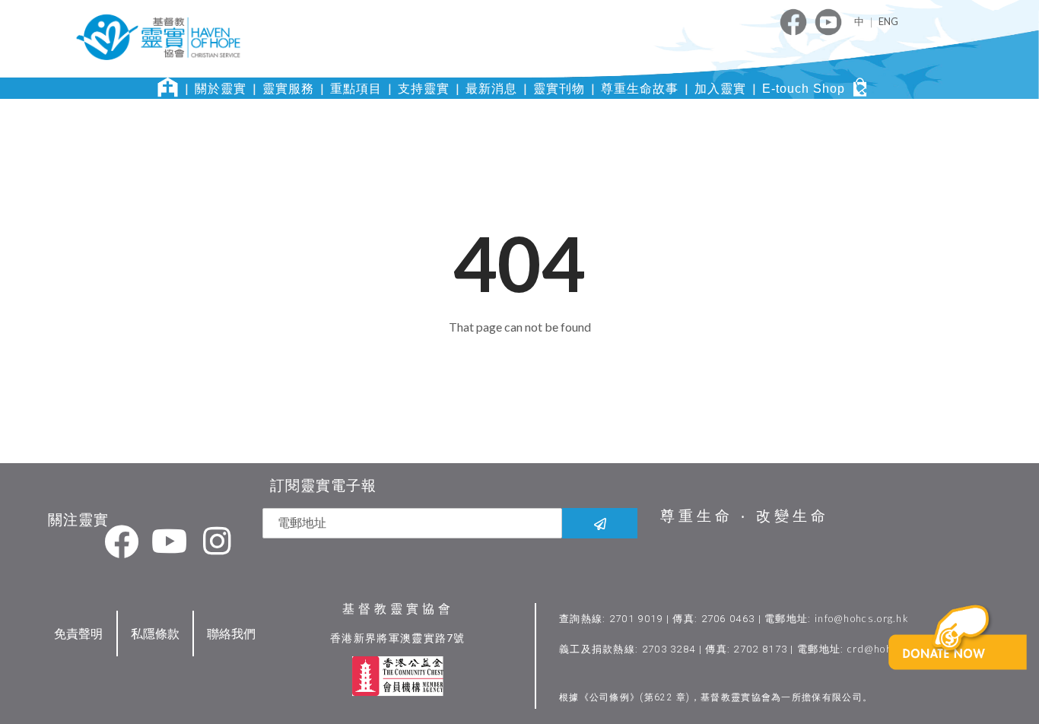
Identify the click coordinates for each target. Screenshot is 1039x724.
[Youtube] (170, 541)
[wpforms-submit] (599, 523)
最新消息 (491, 88)
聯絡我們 (231, 633)
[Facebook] (122, 541)
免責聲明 (78, 633)
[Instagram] (217, 541)
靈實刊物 (559, 88)
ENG (888, 21)
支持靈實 (424, 88)
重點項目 (356, 88)
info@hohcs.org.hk (862, 618)
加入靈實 (720, 88)
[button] (960, 660)
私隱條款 (155, 633)
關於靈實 (220, 88)
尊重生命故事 (639, 88)
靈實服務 (288, 88)
